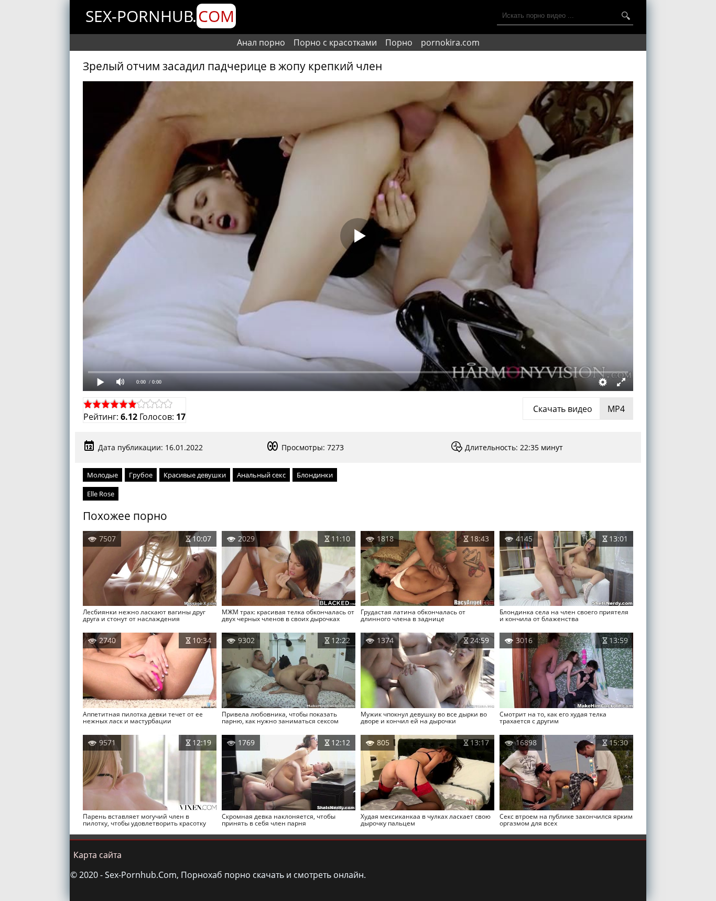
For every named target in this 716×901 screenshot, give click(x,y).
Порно (399, 42)
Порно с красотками (335, 42)
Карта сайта (97, 855)
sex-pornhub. (159, 16)
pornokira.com (450, 42)
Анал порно (261, 42)
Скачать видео (578, 409)
